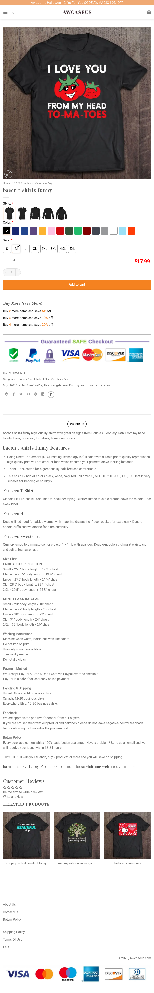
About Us (9, 904)
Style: (8, 203)
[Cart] (149, 12)
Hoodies (22, 379)
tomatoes (104, 385)
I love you (92, 385)
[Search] (12, 12)
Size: (7, 240)
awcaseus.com (123, 767)
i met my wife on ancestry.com (77, 863)
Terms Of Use (12, 939)
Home (6, 183)
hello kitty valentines (127, 863)
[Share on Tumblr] (51, 394)
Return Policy (12, 919)
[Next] (151, 844)
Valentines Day (43, 183)
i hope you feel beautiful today (26, 863)
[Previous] (3, 844)
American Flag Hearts (39, 385)
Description (77, 424)
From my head (77, 385)
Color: (8, 222)
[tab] (77, 424)
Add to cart (77, 284)
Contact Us (10, 912)
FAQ (6, 947)
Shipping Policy (14, 932)
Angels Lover (60, 385)
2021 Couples (22, 183)
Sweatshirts (35, 379)
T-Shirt (46, 379)
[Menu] (5, 12)
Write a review (13, 797)
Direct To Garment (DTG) (33, 457)
